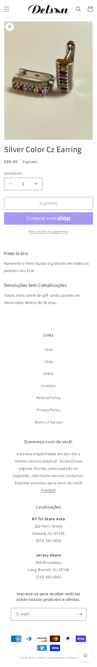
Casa (48, 349)
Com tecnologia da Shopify (61, 657)
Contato (48, 385)
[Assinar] (80, 614)
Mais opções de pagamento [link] (48, 231)
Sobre (48, 373)
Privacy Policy (48, 409)
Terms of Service (48, 422)
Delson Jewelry (37, 657)
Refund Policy (49, 397)
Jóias (48, 361)
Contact (48, 490)
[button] (7, 9)
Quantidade (13, 173)
